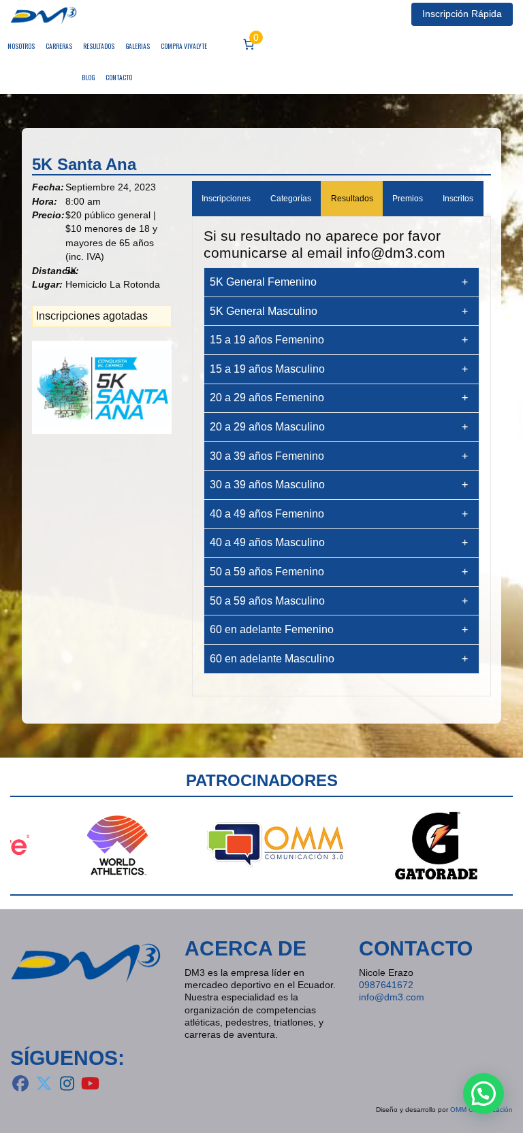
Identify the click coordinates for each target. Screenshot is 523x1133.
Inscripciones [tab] (226, 198)
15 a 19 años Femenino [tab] (267, 339)
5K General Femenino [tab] (263, 282)
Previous (22, 844)
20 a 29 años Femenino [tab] (267, 397)
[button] (483, 1093)
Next (500, 844)
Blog (88, 77)
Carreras (59, 46)
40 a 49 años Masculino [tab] (267, 542)
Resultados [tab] (352, 198)
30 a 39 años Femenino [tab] (267, 456)
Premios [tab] (407, 198)
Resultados (98, 46)
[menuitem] (21, 46)
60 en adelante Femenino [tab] (272, 629)
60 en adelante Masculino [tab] (272, 658)
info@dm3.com (391, 997)
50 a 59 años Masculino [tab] (267, 601)
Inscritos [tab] (458, 198)
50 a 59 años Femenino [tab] (267, 571)
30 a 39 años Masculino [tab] (267, 484)
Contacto (119, 77)
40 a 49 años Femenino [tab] (267, 514)
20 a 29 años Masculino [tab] (267, 427)
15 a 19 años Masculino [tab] (267, 369)
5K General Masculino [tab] (263, 311)
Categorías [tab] (290, 198)
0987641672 (386, 984)
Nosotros (21, 46)
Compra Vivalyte (184, 46)
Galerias (137, 46)
